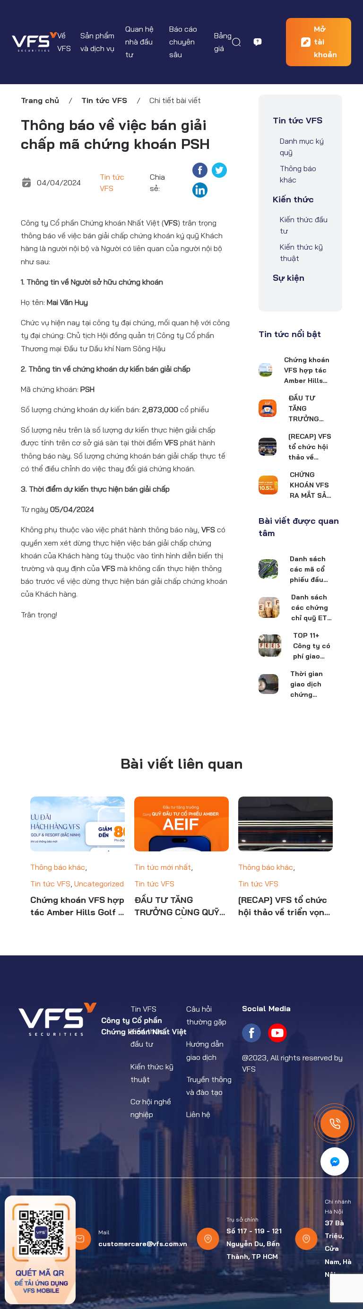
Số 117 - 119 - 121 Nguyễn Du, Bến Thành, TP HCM (254, 1244)
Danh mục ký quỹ (302, 146)
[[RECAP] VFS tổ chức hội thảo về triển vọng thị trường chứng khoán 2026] (268, 447)
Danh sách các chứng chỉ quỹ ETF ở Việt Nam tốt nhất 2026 (311, 608)
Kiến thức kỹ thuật (301, 252)
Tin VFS (143, 1009)
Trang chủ (40, 100)
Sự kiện (288, 277)
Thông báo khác (298, 174)
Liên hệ (198, 1114)
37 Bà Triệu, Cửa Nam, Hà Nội (338, 1249)
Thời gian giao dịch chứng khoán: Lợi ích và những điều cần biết (309, 684)
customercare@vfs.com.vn (142, 1244)
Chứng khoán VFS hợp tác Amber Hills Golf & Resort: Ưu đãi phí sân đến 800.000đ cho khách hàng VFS (306, 370)
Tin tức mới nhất (162, 867)
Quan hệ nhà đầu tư (139, 41)
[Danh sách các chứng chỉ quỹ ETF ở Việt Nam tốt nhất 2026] (269, 607)
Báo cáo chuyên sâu (183, 41)
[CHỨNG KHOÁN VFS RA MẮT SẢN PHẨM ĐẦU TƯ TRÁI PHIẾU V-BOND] (268, 485)
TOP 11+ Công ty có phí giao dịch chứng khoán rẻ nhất (312, 646)
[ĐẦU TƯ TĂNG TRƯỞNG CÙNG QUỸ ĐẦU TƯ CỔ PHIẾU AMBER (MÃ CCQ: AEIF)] (267, 408)
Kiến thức (293, 199)
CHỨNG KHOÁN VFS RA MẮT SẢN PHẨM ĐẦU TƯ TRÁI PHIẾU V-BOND (310, 485)
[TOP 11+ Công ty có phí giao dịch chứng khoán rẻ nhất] (270, 645)
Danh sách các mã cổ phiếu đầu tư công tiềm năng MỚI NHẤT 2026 (308, 570)
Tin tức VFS (104, 100)
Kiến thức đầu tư (304, 225)
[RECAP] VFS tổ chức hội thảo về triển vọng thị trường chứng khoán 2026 (309, 447)
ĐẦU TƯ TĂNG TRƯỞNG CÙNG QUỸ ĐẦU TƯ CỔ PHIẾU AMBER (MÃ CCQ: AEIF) (307, 409)
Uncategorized (99, 883)
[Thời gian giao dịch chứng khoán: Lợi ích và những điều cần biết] (268, 684)
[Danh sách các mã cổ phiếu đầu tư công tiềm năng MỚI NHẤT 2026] (268, 569)
